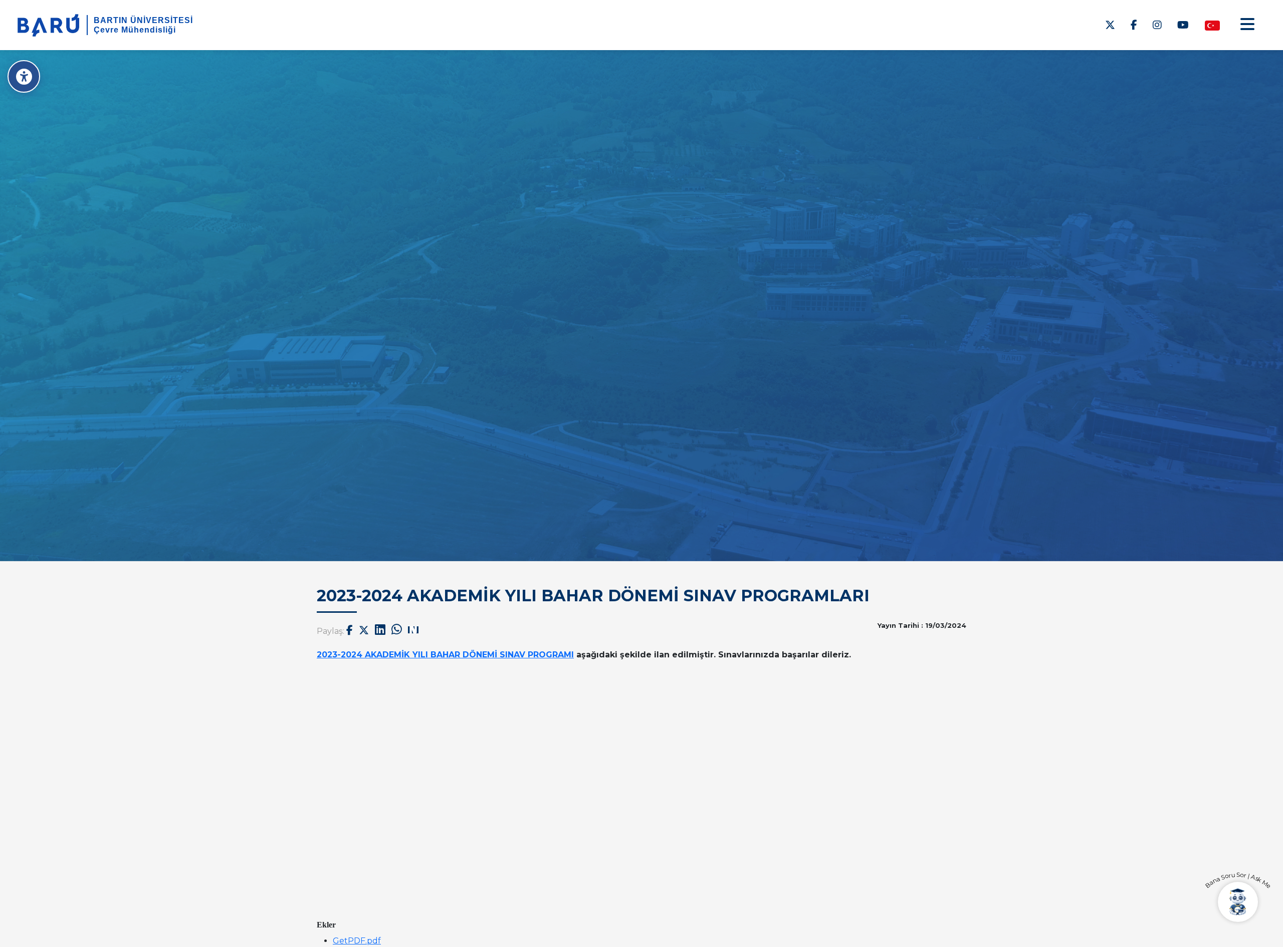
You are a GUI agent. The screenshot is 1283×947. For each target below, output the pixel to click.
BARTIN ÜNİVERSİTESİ (143, 20)
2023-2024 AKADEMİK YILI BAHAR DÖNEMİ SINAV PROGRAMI (445, 654)
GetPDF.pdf (357, 940)
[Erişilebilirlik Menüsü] (24, 76)
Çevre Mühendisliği (135, 30)
